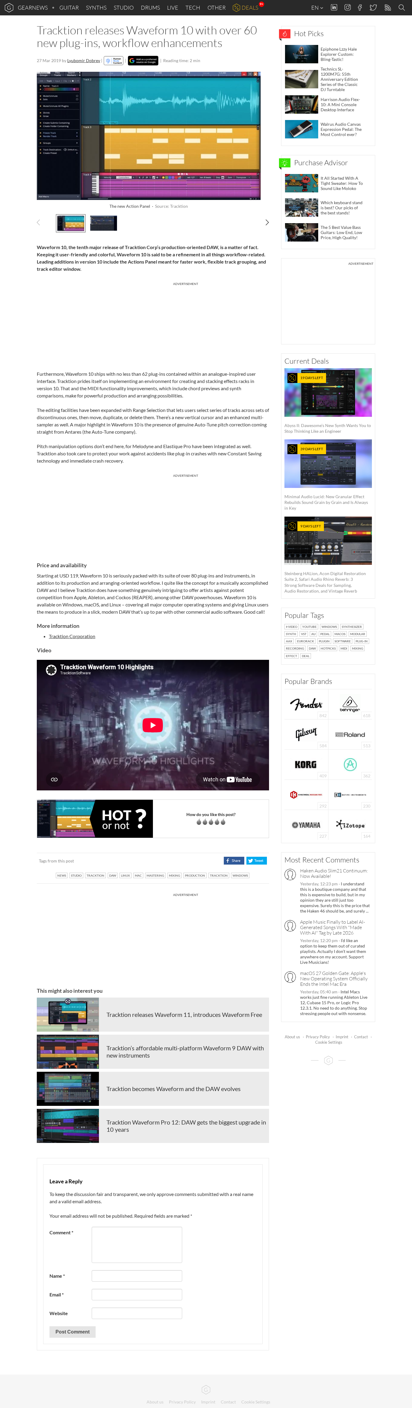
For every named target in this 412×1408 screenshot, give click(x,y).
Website (58, 1313)
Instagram (347, 7)
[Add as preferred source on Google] (143, 60)
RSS (387, 7)
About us (292, 1036)
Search (402, 7)
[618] (350, 704)
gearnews (33, 7)
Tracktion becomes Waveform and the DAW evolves (173, 1088)
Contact (361, 1036)
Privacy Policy (318, 1036)
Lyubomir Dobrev (83, 60)
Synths (96, 7)
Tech (192, 7)
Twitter (373, 7)
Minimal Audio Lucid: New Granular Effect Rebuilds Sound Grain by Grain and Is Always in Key (326, 479)
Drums (150, 7)
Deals (250, 7)
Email (56, 1294)
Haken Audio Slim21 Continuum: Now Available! (334, 873)
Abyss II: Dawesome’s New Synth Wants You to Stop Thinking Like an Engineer (327, 404)
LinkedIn (334, 7)
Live (172, 7)
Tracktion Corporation (72, 636)
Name (57, 1276)
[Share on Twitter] (256, 861)
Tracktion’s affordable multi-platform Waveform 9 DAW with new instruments (185, 1051)
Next (264, 222)
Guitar (69, 7)
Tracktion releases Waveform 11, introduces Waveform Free (184, 1014)
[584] (306, 734)
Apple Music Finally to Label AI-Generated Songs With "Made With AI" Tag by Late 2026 (332, 927)
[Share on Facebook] (233, 861)
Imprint (342, 1036)
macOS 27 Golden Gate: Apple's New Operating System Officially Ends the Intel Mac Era (334, 978)
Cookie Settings (328, 1042)
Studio (124, 7)
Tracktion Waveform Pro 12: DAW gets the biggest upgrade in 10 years (186, 1125)
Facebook (360, 7)
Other (217, 7)
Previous (42, 222)
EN (315, 7)
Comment (61, 1232)
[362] (350, 764)
